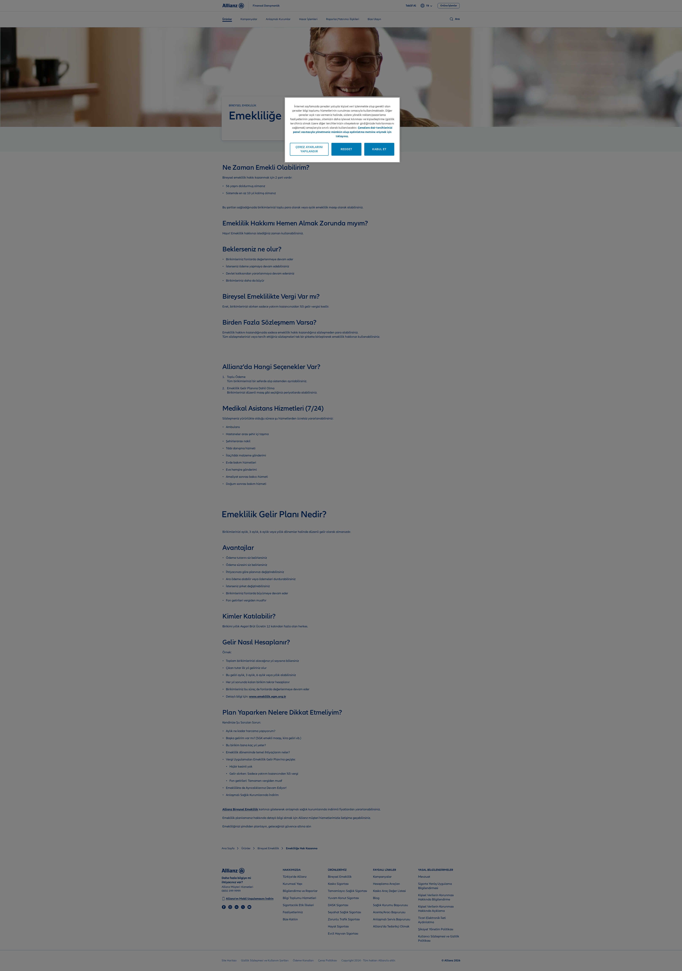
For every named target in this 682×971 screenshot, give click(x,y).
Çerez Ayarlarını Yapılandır (309, 149)
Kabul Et (379, 149)
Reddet (346, 149)
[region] (342, 130)
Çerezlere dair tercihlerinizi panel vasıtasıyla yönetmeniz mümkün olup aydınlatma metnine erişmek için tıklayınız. (343, 132)
